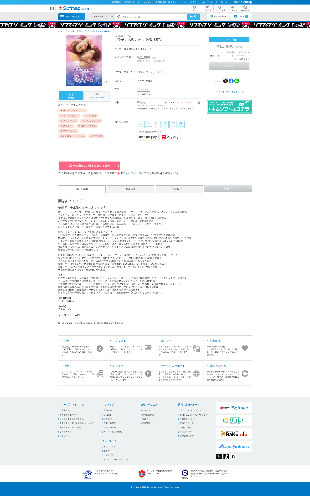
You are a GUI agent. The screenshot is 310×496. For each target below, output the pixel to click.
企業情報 (108, 419)
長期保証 (215, 340)
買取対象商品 (148, 415)
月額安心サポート (188, 419)
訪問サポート (186, 427)
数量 (212, 56)
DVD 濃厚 (97, 136)
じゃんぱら (109, 455)
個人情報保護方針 (68, 415)
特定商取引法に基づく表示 (72, 419)
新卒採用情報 (110, 427)
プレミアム (119, 340)
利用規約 (116, 2)
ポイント (166, 340)
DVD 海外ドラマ (70, 116)
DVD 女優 (91, 116)
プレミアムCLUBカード (191, 410)
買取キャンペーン (150, 419)
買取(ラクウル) (218, 365)
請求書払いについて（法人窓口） (183, 2)
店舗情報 (162, 2)
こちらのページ (132, 173)
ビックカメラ (110, 446)
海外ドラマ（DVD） (102, 31)
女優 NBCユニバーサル (73, 136)
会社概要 (108, 415)
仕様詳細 (130, 189)
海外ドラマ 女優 (88, 126)
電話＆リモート (187, 423)
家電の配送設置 (187, 436)
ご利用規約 (65, 410)
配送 (67, 365)
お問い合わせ (225, 2)
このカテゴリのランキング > (230, 92)
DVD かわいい (69, 131)
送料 (67, 340)
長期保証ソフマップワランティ (194, 415)
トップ (64, 31)
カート (242, 16)
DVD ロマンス (69, 121)
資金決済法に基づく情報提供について (77, 423)
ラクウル (146, 410)
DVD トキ (67, 126)
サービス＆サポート (146, 2)
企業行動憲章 (110, 423)
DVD (87, 31)
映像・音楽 (76, 31)
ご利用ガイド (129, 2)
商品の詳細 (82, 189)
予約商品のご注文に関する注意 (91, 165)
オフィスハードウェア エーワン (118, 459)
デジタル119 (185, 432)
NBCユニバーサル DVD (73, 110)
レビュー (118, 365)
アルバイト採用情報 (113, 432)
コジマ (107, 451)
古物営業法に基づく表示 (71, 427)
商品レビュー (179, 189)
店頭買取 (146, 423)
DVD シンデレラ (92, 121)
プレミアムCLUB (209, 2)
